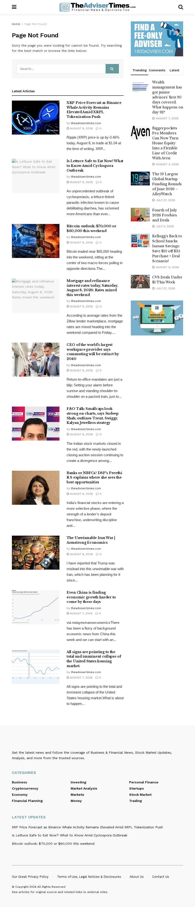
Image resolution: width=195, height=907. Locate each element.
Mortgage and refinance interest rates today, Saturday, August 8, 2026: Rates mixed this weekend (92, 288)
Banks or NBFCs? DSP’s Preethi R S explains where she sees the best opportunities (94, 477)
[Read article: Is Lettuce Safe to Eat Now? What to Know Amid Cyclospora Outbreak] (35, 176)
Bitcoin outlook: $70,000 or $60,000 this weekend (91, 228)
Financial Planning (27, 801)
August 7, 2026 (81, 613)
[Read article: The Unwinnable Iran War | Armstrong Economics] (35, 553)
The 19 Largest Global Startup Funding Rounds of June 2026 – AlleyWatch (167, 184)
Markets (77, 794)
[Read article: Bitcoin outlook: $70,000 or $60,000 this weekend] (35, 241)
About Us (137, 876)
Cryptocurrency (25, 788)
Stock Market (140, 794)
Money (76, 801)
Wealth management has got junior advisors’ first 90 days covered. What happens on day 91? (167, 97)
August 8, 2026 (81, 128)
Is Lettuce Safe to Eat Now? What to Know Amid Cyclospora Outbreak (95, 165)
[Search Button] (180, 7)
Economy (20, 794)
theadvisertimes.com (86, 123)
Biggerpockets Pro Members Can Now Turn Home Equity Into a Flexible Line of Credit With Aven (165, 143)
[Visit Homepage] (97, 7)
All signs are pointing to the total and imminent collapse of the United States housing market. (94, 659)
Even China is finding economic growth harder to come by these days (91, 597)
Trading (135, 801)
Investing (78, 782)
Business (19, 782)
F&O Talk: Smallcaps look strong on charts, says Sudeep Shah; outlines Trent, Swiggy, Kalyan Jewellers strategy (93, 416)
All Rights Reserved (51, 886)
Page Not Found (35, 24)
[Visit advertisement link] (157, 38)
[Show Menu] (14, 7)
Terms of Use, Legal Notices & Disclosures (89, 876)
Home (16, 24)
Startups (136, 788)
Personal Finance (143, 782)
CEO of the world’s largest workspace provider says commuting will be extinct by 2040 (93, 352)
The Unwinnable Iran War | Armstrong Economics (91, 540)
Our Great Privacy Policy (30, 876)
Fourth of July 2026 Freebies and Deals (164, 215)
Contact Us (160, 876)
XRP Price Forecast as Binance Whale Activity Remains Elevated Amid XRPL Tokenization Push (94, 110)
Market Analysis (84, 788)
